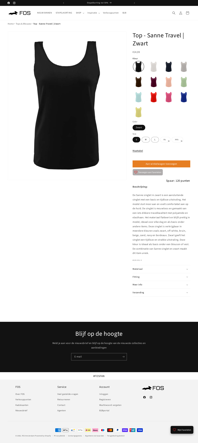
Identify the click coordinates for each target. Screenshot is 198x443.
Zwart (139, 127)
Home (11, 23)
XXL (179, 140)
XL (167, 140)
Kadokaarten (21, 405)
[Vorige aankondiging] (63, 3)
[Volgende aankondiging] (134, 3)
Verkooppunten (23, 399)
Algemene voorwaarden (94, 436)
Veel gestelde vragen (67, 394)
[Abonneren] (123, 356)
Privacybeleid (59, 436)
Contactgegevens (75, 436)
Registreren (105, 399)
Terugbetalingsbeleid (115, 436)
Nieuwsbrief (21, 410)
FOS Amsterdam (28, 436)
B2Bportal (104, 410)
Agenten (61, 410)
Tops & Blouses (23, 23)
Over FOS (20, 394)
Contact (61, 405)
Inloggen (103, 394)
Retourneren (63, 399)
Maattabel (138, 151)
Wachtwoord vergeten (110, 405)
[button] (80, 13)
